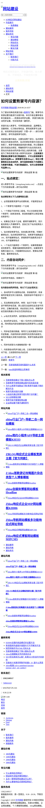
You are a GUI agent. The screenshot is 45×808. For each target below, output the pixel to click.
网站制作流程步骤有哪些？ (17, 776)
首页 (8, 86)
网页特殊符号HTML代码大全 (18, 648)
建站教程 (14, 40)
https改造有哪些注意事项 (19, 370)
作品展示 (9, 23)
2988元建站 (10, 760)
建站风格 (9, 548)
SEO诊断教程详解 (13, 397)
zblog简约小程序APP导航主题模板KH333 (23, 577)
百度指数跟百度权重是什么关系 (22, 365)
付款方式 (14, 60)
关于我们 (9, 54)
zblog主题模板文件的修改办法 (18, 654)
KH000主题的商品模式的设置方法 (20, 643)
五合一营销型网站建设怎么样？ (19, 779)
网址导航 (9, 51)
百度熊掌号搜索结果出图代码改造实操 (22, 383)
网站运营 (14, 45)
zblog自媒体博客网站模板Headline (20, 621)
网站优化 (14, 43)
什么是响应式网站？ (14, 773)
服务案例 (9, 738)
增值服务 (9, 743)
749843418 (7, 683)
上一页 (4, 357)
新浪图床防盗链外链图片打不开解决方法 (23, 646)
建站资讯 (9, 34)
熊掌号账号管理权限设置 (16, 400)
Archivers (9, 718)
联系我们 (14, 57)
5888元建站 (10, 763)
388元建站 (10, 754)
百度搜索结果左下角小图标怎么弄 (20, 380)
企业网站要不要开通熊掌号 (17, 403)
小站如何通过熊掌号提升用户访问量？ (22, 394)
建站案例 (9, 28)
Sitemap (9, 720)
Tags (7, 724)
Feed (7, 722)
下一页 (18, 357)
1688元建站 (10, 757)
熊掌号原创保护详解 (14, 391)
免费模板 (14, 25)
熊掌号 (27, 112)
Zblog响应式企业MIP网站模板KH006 (21, 632)
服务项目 (9, 31)
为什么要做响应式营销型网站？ (19, 782)
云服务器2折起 (22, 80)
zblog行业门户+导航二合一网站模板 (21, 567)
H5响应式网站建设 (14, 20)
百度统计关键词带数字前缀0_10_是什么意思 (24, 663)
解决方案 (14, 48)
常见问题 (14, 37)
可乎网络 (5, 108)
